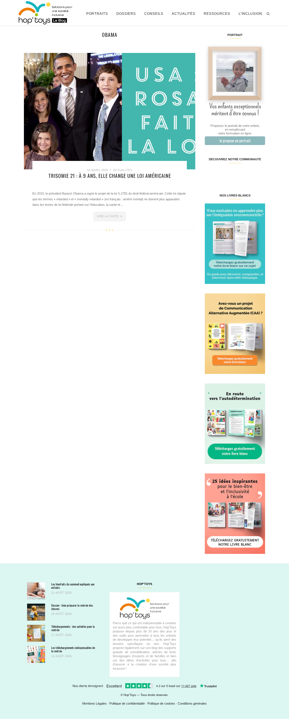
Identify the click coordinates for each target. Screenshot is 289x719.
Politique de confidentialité (127, 703)
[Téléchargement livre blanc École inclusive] (235, 513)
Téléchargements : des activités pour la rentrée (73, 628)
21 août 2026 (61, 592)
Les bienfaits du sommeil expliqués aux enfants (72, 585)
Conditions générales (192, 703)
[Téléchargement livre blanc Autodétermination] (235, 423)
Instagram (220, 172)
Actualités (183, 13)
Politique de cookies (161, 703)
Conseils (153, 13)
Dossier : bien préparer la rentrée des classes (72, 607)
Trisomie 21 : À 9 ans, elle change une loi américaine (109, 175)
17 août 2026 (61, 635)
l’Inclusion (250, 13)
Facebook (210, 172)
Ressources (217, 13)
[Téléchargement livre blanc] (235, 243)
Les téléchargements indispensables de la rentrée (73, 649)
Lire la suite (108, 216)
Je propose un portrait (235, 140)
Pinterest (230, 172)
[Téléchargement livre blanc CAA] (235, 333)
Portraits (97, 13)
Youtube (250, 172)
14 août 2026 (61, 656)
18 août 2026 (61, 613)
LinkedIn (240, 172)
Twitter (260, 172)
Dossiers (126, 13)
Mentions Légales (94, 703)
